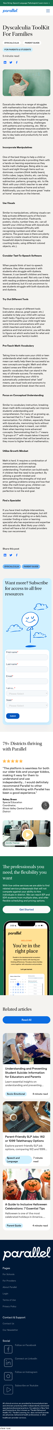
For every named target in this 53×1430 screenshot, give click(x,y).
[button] (47, 10)
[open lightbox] (26, 833)
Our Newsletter (10, 1330)
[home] (10, 11)
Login (5, 1293)
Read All (26, 1019)
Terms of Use (9, 1300)
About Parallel (10, 1287)
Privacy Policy (9, 1306)
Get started (26, 909)
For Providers (9, 1280)
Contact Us (8, 1323)
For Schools (8, 1274)
